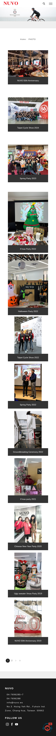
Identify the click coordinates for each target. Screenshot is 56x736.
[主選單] (51, 4)
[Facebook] (12, 723)
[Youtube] (16, 723)
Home (23, 39)
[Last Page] (20, 661)
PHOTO (32, 39)
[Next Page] (16, 661)
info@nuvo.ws (15, 702)
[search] (44, 4)
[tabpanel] (28, 14)
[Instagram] (7, 723)
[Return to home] (11, 3)
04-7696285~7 (15, 694)
